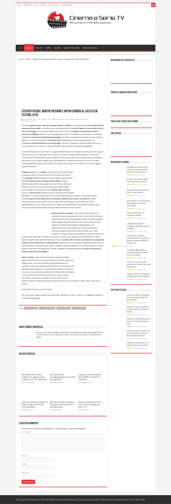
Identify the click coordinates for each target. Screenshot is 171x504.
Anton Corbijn (31, 308)
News (19, 5)
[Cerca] (153, 5)
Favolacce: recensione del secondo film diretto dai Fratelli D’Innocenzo (139, 264)
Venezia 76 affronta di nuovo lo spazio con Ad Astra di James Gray (139, 321)
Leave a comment (30, 121)
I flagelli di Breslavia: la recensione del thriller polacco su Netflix (138, 226)
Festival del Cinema (90, 48)
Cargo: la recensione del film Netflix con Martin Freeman (89, 377)
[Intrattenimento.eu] (85, 19)
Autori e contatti (40, 5)
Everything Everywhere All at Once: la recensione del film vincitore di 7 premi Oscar (137, 169)
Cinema (28, 48)
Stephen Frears (79, 308)
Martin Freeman (64, 308)
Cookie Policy (67, 5)
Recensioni (28, 5)
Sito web (25, 472)
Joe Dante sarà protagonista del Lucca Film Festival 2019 (62, 377)
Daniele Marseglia (30, 119)
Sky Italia (57, 48)
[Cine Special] (131, 145)
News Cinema (64, 119)
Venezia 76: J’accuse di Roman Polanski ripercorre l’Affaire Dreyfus (138, 309)
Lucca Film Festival (47, 308)
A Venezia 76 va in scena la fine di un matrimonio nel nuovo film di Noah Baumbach (138, 333)
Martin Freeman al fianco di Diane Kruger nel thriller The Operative (34, 404)
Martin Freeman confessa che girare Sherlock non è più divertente (62, 404)
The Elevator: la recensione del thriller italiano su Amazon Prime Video (138, 203)
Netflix (48, 48)
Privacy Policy (54, 5)
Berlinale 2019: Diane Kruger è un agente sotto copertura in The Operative (34, 377)
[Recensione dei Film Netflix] (131, 71)
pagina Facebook (33, 298)
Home (20, 47)
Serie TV (38, 48)
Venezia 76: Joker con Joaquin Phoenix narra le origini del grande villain (138, 297)
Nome (25, 456)
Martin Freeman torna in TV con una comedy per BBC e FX (90, 404)
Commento (27, 432)
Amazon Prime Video (72, 48)
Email (24, 464)
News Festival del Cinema (79, 119)
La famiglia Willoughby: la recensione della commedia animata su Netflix (137, 252)
